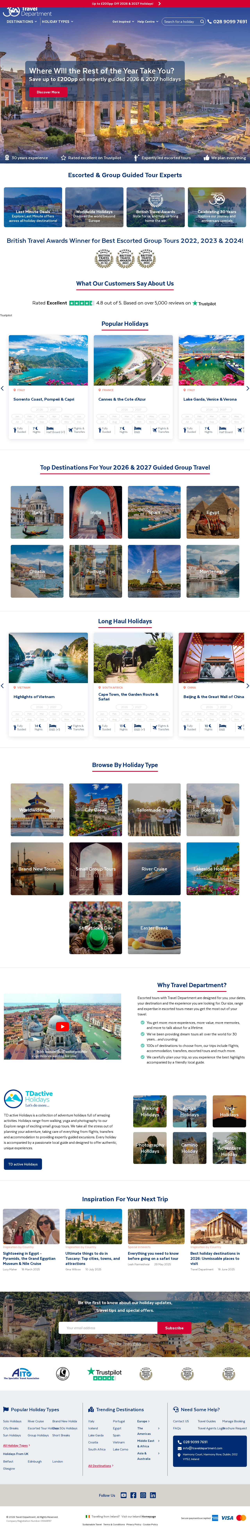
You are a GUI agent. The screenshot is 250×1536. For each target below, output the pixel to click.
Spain (116, 1435)
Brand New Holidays (66, 1421)
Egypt (117, 1428)
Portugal (119, 1421)
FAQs (177, 1428)
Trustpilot (6, 315)
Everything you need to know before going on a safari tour (153, 1255)
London (57, 1461)
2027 (53, 409)
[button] (62, 1026)
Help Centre (146, 21)
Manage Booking (233, 1421)
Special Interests (139, 1246)
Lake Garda (96, 1435)
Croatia (93, 1442)
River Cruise (36, 1421)
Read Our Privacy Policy (125, 1343)
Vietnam (119, 1442)
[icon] (159, 4)
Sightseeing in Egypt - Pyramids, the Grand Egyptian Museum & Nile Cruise (29, 1258)
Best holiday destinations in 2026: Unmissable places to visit (215, 1258)
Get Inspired (121, 21)
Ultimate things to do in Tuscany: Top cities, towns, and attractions (92, 1258)
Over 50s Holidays (65, 1428)
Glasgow (9, 1468)
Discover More (48, 92)
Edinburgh (35, 1461)
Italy (91, 1421)
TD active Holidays (23, 1164)
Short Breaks (61, 1435)
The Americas (144, 1431)
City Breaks (11, 1428)
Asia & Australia (143, 1456)
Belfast (8, 1461)
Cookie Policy (150, 1524)
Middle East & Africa (145, 1443)
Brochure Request (234, 1428)
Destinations (20, 21)
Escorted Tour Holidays (43, 1428)
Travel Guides (207, 1421)
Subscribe (174, 1327)
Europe (142, 1421)
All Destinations (99, 1465)
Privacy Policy (133, 1524)
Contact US (181, 1421)
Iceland (93, 1428)
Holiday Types (56, 21)
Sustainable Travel (92, 1524)
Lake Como (120, 1449)
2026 (39, 409)
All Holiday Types (15, 1445)
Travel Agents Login (211, 1428)
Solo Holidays (12, 1421)
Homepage (149, 1516)
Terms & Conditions (114, 1524)
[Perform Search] (202, 21)
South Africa (96, 1449)
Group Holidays (38, 1435)
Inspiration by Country (18, 1246)
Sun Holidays (12, 1435)
